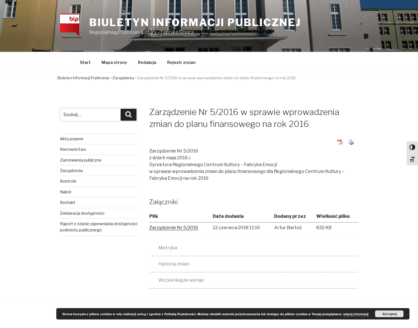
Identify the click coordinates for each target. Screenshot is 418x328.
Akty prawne (72, 138)
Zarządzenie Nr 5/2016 (173, 227)
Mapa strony (114, 62)
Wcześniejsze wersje (181, 280)
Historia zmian (173, 264)
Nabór (66, 191)
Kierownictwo (73, 149)
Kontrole (68, 181)
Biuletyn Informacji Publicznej (195, 22)
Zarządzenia (71, 170)
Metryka (167, 247)
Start (85, 62)
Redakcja (147, 62)
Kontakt (67, 202)
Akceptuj (389, 313)
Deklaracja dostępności (82, 213)
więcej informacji (356, 314)
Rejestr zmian (181, 62)
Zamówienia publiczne (81, 160)
